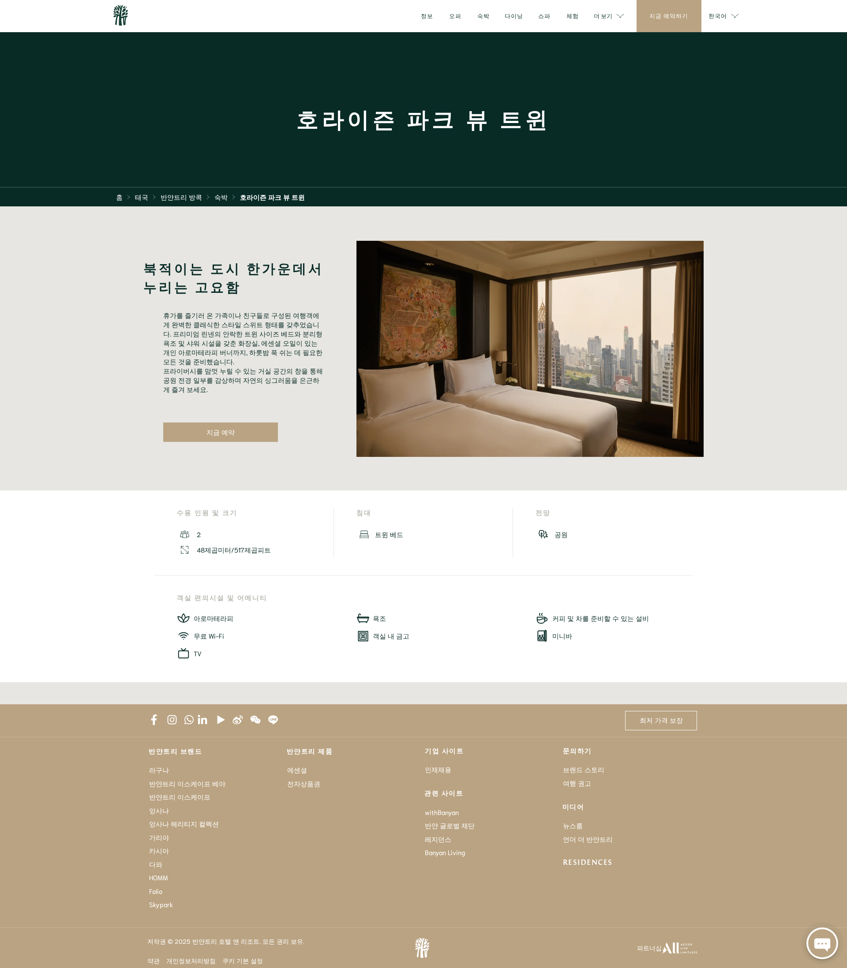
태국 (141, 196)
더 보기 (603, 15)
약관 (153, 960)
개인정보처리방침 (191, 960)
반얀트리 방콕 (181, 196)
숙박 (221, 196)
